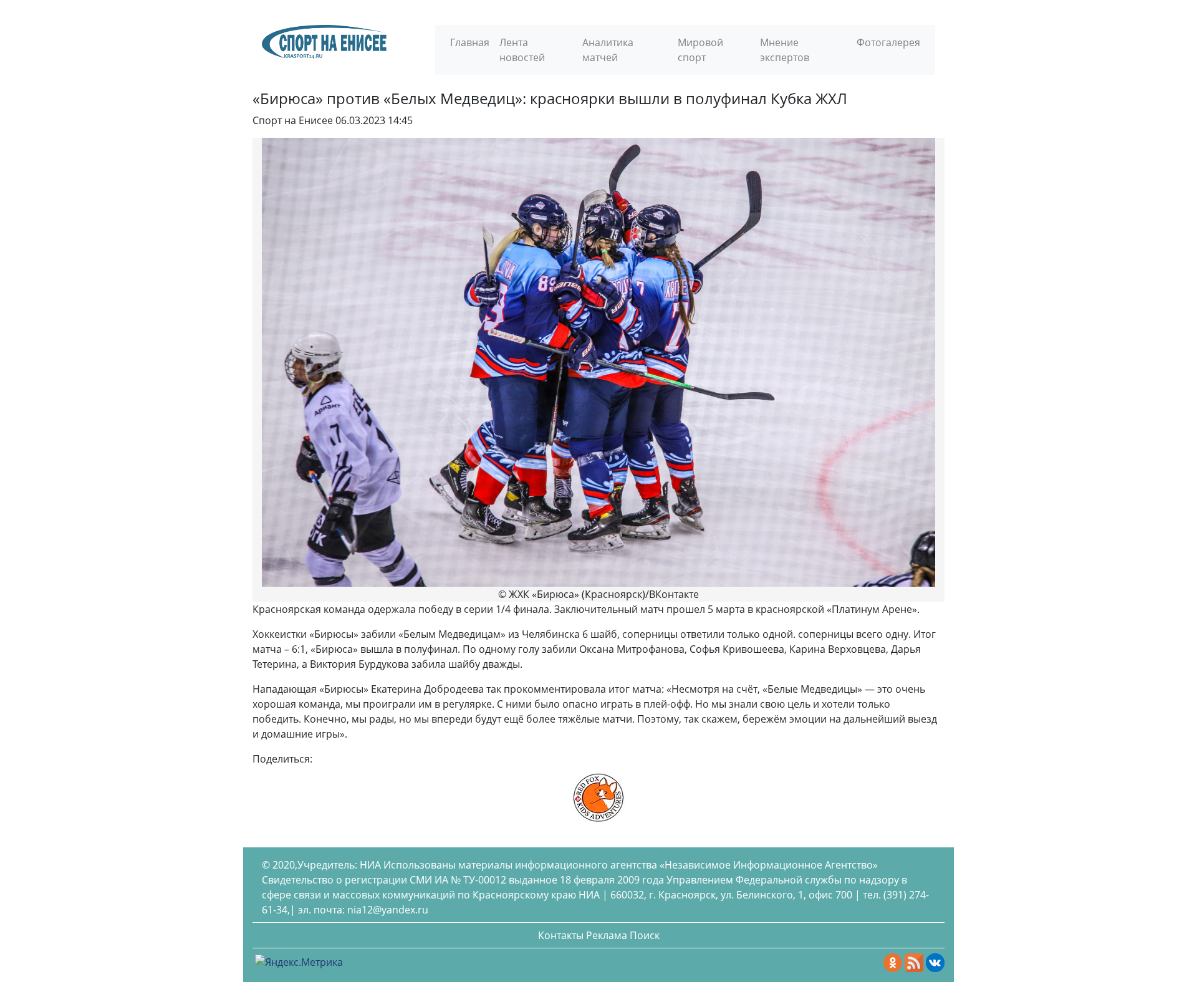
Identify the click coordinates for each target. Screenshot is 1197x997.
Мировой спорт (700, 50)
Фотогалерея (888, 42)
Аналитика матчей (607, 50)
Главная (469, 42)
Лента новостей (522, 50)
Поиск (645, 935)
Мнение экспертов (784, 50)
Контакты (561, 935)
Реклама (606, 935)
